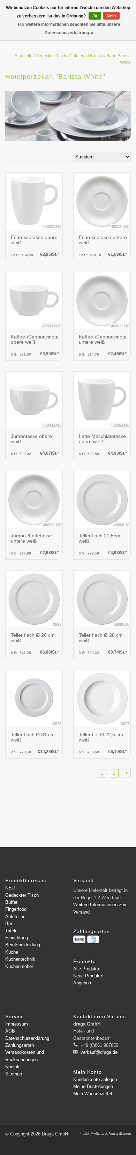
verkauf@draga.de (99, 1052)
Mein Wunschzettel (92, 1093)
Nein (111, 16)
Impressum (16, 1024)
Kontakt (13, 1066)
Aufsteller (14, 916)
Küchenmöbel (19, 966)
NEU (10, 888)
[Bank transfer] (79, 939)
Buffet (11, 902)
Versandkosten (120, 1133)
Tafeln (11, 930)
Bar (8, 923)
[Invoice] (93, 939)
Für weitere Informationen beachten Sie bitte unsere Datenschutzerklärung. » (69, 28)
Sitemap (13, 1073)
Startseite (23, 55)
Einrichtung (16, 937)
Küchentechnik (20, 959)
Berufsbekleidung (22, 944)
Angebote (82, 982)
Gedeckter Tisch (51, 55)
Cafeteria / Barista (86, 55)
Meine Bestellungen (93, 1086)
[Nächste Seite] (126, 773)
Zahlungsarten (19, 1045)
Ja (94, 16)
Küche (11, 952)
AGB (10, 1031)
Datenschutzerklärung (27, 1038)
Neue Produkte (88, 975)
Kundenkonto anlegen (95, 1079)
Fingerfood (16, 909)
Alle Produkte (86, 968)
